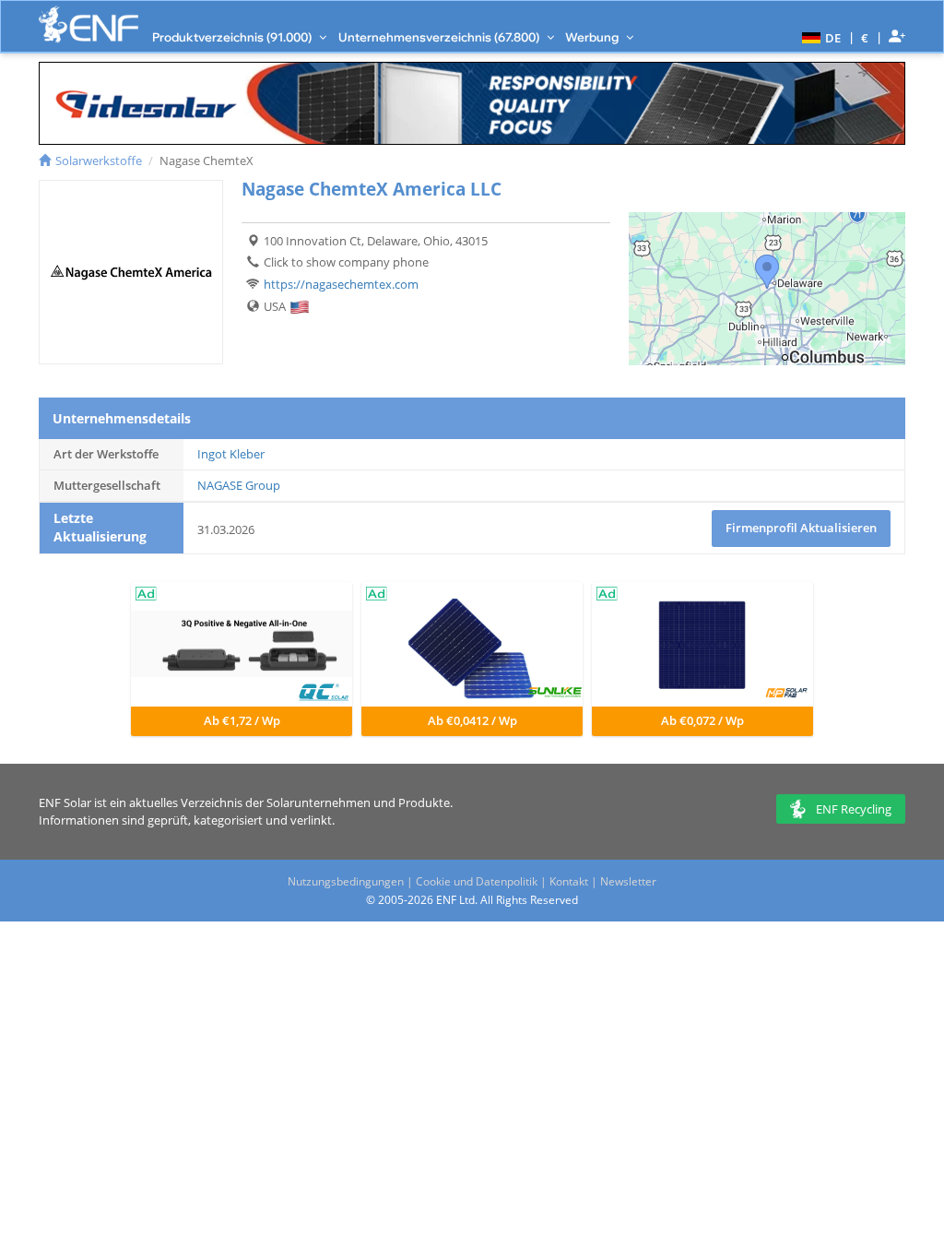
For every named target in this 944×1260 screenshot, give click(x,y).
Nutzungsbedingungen (346, 881)
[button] (819, 37)
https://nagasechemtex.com (341, 284)
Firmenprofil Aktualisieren (801, 527)
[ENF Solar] (88, 24)
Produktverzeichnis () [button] (233, 37)
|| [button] (865, 37)
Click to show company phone (346, 262)
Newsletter (628, 881)
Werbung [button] (593, 37)
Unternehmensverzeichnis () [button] (440, 37)
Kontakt (568, 881)
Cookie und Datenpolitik (476, 881)
